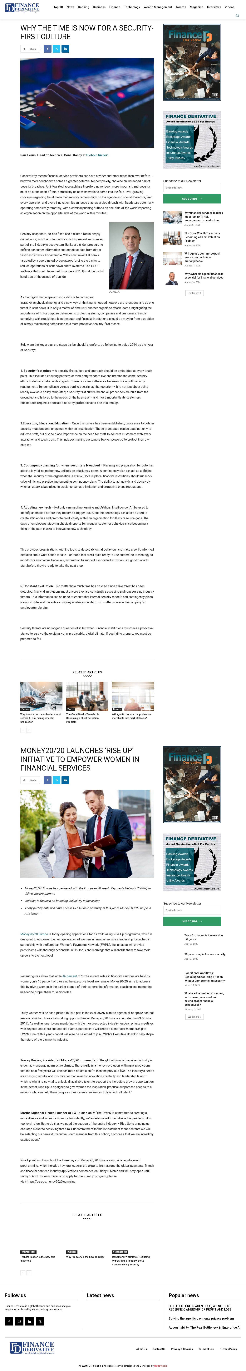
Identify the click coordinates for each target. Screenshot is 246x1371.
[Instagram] (19, 1321)
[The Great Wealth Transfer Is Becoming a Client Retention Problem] (87, 696)
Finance (25, 709)
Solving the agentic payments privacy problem (201, 1318)
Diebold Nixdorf (97, 155)
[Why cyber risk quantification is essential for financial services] (172, 278)
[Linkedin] (65, 49)
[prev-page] (22, 730)
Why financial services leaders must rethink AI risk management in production (40, 718)
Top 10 (70, 709)
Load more (193, 293)
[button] (237, 15)
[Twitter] (56, 49)
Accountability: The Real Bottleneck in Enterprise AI (204, 1327)
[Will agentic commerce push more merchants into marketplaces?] (133, 696)
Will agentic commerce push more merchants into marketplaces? (202, 257)
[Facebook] (48, 49)
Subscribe (190, 198)
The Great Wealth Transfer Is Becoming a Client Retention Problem (82, 718)
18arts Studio (160, 1366)
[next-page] (29, 730)
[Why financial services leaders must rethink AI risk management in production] (41, 696)
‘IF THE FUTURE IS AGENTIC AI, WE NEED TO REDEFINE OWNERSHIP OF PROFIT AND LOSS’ (200, 1307)
